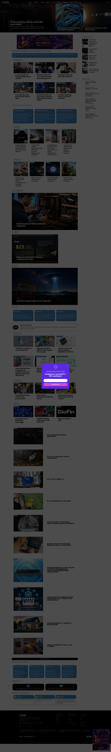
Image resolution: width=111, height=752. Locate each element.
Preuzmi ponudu (56, 384)
